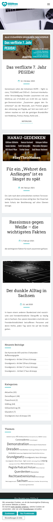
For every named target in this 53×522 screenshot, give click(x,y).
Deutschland (42, 445)
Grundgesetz (15, 457)
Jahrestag (34, 461)
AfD (17, 436)
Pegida (13, 467)
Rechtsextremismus (22, 476)
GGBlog (8, 404)
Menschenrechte (27, 464)
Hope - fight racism (24, 461)
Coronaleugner (33, 440)
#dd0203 (9, 437)
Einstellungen (28, 509)
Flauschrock (10, 400)
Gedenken (12, 453)
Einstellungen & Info (13, 518)
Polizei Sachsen (40, 468)
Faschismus (23, 450)
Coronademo (22, 439)
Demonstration (18, 444)
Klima (38, 461)
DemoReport (10, 396)
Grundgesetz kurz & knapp (16, 415)
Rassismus (35, 472)
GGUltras (42, 453)
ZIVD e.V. (34, 498)
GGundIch (9, 412)
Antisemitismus (33, 437)
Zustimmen (9, 513)
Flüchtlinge (31, 450)
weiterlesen (27, 121)
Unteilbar (37, 481)
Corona (44, 437)
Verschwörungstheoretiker (26, 485)
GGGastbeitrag (11, 408)
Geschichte (35, 453)
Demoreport (33, 445)
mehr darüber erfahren (20, 507)
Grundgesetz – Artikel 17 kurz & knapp (21, 371)
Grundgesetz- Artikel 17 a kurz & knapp (21, 367)
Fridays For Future (41, 450)
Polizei (32, 467)
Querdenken (22, 471)
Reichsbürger (40, 477)
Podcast (22, 467)
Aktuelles (9, 392)
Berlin (40, 437)
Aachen (13, 437)
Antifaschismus (24, 437)
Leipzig (44, 460)
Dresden (12, 449)
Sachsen (22, 481)
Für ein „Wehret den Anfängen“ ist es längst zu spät (27, 173)
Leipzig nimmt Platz (14, 464)
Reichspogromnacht (11, 481)
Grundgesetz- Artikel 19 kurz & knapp (20, 359)
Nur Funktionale (27, 513)
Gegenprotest (27, 453)
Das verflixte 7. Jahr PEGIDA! (26, 69)
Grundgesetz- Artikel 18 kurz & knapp (20, 363)
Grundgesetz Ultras (12, 461)
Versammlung (44, 481)
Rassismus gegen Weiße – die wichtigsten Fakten (26, 226)
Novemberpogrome (39, 464)
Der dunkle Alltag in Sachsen (26, 293)
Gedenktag (19, 453)
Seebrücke (31, 481)
